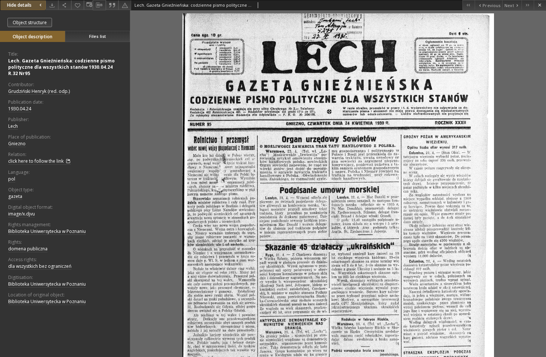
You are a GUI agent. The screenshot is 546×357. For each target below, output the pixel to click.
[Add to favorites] (77, 5)
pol (11, 179)
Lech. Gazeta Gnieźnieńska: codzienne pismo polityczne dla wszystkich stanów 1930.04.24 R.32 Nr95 (61, 67)
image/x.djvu (21, 214)
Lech (13, 126)
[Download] (52, 5)
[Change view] (88, 5)
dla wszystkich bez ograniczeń (39, 266)
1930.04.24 (19, 109)
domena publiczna (28, 249)
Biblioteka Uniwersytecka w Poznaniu (47, 231)
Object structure (30, 22)
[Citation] (112, 5)
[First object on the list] (468, 5)
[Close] (540, 5)
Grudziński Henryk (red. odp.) (39, 91)
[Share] (64, 5)
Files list (97, 36)
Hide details (19, 5)
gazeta (15, 196)
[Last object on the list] (527, 5)
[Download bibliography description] (99, 5)
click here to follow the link (36, 161)
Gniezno (17, 143)
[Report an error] (124, 5)
